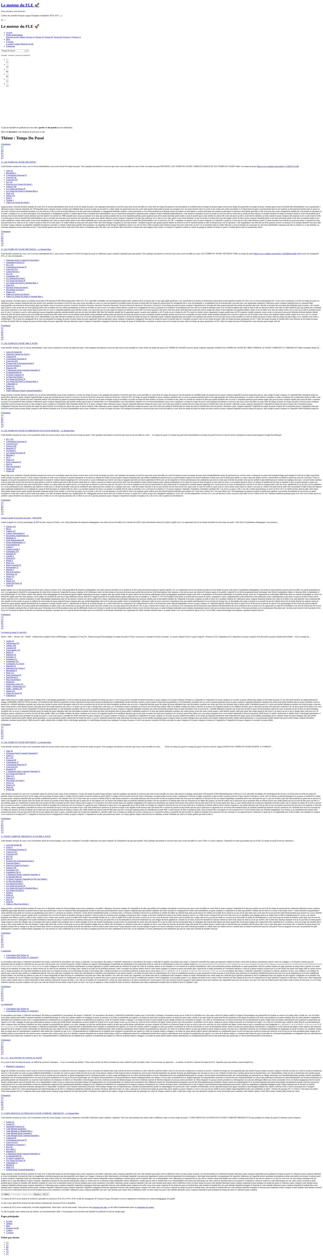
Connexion (10, 46)
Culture (10, 531)
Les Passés (11, 451)
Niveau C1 (67, 37)
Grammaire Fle (13, 872)
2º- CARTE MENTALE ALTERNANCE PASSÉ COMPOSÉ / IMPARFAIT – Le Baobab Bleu (40, 1113)
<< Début (5, 1194)
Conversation (13, 650)
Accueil (9, 33)
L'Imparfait (11, 384)
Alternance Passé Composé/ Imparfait (21, 753)
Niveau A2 (39, 37)
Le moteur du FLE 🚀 (20, 5)
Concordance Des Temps (17, 955)
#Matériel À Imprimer (15, 1066)
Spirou (9, 579)
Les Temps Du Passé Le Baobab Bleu (22, 191)
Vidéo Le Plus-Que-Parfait (17, 904)
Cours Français (13, 271)
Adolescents (12, 643)
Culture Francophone (15, 533)
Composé (11, 356)
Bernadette (11, 173)
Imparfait (11, 448)
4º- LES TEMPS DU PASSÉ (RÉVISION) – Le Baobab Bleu (26, 249)
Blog (8, 39)
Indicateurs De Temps (15, 668)
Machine (10, 455)
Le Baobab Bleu (14, 372)
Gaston (9, 547)
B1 (2, 153)
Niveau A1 (30, 37)
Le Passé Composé (15, 375)
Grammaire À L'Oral (15, 664)
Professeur (11, 574)
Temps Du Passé (14, 583)
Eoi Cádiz (11, 1149)
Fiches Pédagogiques (15, 542)
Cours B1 (11, 177)
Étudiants (11, 538)
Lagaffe (10, 556)
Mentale (10, 1165)
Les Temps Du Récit (15, 890)
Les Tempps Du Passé (15, 278)
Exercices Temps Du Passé (17, 865)
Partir (9, 895)
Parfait (9, 560)
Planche (10, 570)
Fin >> (45, 1194)
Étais (9, 859)
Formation (11, 659)
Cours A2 (11, 852)
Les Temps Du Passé (15, 189)
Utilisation (11, 695)
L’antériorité (6, 951)
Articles (11, 526)
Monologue (11, 670)
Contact (17, 44)
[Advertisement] (76, 106)
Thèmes (22, 37)
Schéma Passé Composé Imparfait (20, 1169)
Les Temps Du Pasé (14, 884)
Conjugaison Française (16, 175)
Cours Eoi (12, 180)
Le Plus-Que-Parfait (14, 377)
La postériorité (6, 1004)
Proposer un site (12, 37)
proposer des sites (100, 1207)
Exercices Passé (13, 863)
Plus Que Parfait (13, 572)
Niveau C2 (76, 37)
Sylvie (10, 783)
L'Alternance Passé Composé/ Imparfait (23, 370)
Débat (9, 652)
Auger (10, 755)
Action (10, 641)
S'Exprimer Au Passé (15, 290)
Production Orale (14, 684)
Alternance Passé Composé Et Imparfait (22, 260)
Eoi (9, 182)
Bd (8, 529)
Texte (9, 585)
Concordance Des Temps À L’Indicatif (22, 957)
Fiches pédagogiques (14, 35)
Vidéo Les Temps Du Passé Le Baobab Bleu (24, 296)
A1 (2, 158)
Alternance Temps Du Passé (18, 354)
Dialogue (11, 655)
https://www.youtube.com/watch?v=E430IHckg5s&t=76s (277, 254)
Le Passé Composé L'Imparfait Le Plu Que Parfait (26, 879)
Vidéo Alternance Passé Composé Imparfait (24, 390)
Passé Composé (13, 462)
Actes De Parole (14, 352)
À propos (10, 42)
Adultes (11, 645)
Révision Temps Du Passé (17, 287)
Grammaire (12, 276)
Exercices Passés (13, 366)
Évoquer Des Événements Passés (20, 363)
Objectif (10, 558)
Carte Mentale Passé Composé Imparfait (22, 1135)
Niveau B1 (49, 37)
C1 (2, 149)
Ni (8, 457)
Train (9, 198)
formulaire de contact (145, 1207)
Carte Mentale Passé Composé (19, 1133)
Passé (10, 193)
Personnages (12, 567)
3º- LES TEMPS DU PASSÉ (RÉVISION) (18, 162)
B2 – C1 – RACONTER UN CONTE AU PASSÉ (21, 1058)
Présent (10, 682)
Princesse (10, 778)
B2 (2, 151)
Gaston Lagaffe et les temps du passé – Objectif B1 (21, 518)
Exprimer (11, 657)
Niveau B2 (58, 37)
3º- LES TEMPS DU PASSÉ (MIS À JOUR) (19, 343)
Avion (9, 847)
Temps (10, 196)
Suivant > (37, 1194)
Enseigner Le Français (15, 1145)
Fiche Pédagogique (15, 540)
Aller (9, 171)
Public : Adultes (14, 689)
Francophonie (13, 545)
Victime (10, 200)
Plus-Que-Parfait (13, 466)
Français (11, 186)
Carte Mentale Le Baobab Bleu (19, 1131)
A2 (2, 155)
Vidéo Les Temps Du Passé (18, 202)
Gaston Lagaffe (13, 549)
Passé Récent (12, 677)
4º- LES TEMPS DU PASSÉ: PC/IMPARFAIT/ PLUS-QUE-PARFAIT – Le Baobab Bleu (37, 431)
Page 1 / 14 (27, 1194)
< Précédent (15, 1194)
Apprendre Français (15, 262)
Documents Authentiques (17, 535)
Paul (9, 464)
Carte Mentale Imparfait (16, 1129)
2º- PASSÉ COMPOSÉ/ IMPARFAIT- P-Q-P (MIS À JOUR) (26, 836)
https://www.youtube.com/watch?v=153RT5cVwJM (278, 166)
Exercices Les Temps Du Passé (19, 184)
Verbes (10, 471)
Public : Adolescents (16, 686)
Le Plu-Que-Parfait (14, 881)
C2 (2, 146)
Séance (10, 576)
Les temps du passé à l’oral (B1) (14, 632)
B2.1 (10, 265)
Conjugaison (12, 762)
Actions (10, 1124)
